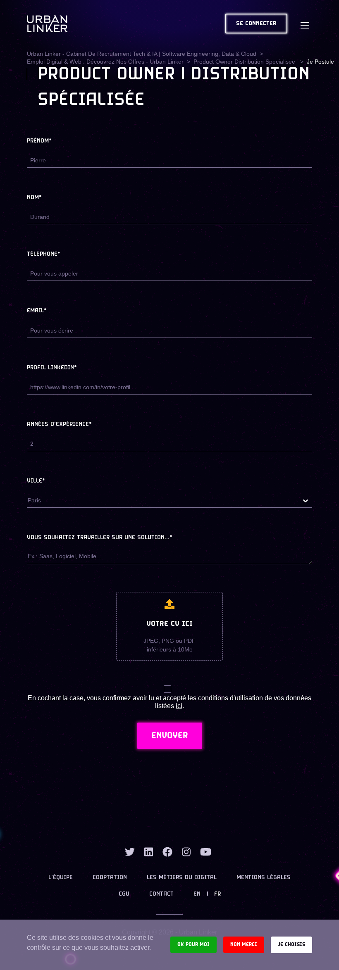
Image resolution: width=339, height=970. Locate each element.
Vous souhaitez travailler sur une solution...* (99, 538)
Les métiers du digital (182, 878)
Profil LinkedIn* (52, 368)
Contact (161, 894)
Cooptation (110, 878)
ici (179, 705)
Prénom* (39, 141)
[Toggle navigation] (304, 24)
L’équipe (60, 878)
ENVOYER (169, 736)
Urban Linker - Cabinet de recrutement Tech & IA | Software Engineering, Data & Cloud (141, 53)
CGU (124, 894)
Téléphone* (43, 254)
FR (217, 894)
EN (197, 894)
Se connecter (256, 24)
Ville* (36, 481)
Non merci (243, 944)
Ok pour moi (193, 944)
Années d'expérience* (59, 424)
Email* (37, 311)
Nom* (34, 198)
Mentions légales (263, 878)
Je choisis (291, 944)
